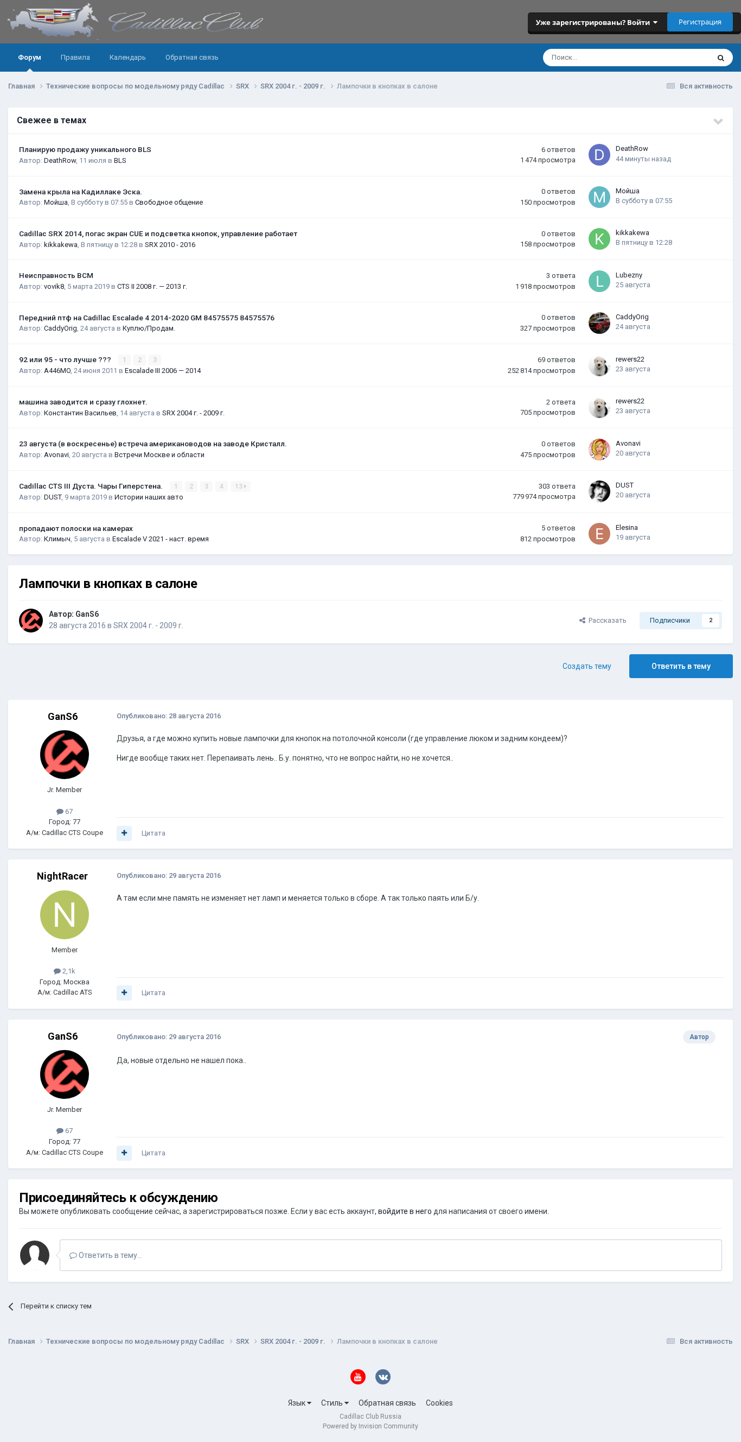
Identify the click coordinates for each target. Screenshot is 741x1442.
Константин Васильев (80, 413)
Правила (75, 57)
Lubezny (629, 275)
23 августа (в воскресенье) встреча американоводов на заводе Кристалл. (153, 443)
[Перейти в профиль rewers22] (599, 365)
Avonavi (56, 455)
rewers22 (630, 359)
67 (68, 811)
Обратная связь (192, 57)
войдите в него (405, 1211)
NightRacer (62, 876)
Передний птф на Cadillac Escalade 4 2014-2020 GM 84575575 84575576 (146, 317)
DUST (52, 497)
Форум (29, 57)
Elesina (627, 527)
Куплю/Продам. (149, 328)
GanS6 (87, 614)
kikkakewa (61, 245)
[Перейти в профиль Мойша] (599, 197)
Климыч (57, 539)
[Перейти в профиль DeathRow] (599, 155)
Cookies (439, 1403)
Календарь (128, 57)
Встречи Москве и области (159, 455)
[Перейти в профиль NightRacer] (64, 914)
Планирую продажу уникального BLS (85, 149)
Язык (297, 1403)
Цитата (153, 833)
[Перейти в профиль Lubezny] (599, 281)
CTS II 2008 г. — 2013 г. (152, 286)
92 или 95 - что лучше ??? (66, 359)
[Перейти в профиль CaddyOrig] (599, 323)
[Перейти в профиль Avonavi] (599, 449)
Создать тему (587, 666)
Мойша (56, 202)
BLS (120, 160)
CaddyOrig (60, 328)
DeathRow (60, 160)
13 (239, 486)
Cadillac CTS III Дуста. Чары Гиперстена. (91, 486)
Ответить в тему (681, 666)
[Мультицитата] (124, 833)
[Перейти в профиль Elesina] (599, 534)
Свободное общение (169, 202)
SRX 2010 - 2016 (170, 245)
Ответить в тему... (109, 1255)
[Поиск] (721, 57)
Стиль (332, 1403)
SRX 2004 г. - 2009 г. (193, 413)
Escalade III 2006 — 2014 (163, 370)
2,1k (68, 971)
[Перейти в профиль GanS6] (31, 621)
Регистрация (700, 22)
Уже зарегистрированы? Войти (594, 22)
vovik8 (54, 286)
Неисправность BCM (56, 275)
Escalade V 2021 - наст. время (160, 539)
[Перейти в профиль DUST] (599, 491)
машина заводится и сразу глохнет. (83, 401)
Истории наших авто (148, 497)
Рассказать (606, 620)
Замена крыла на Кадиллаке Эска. (80, 191)
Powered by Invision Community (370, 1426)
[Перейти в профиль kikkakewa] (599, 239)
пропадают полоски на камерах (76, 528)
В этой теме (675, 57)
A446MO (57, 370)
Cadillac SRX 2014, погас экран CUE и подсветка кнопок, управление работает (158, 233)
